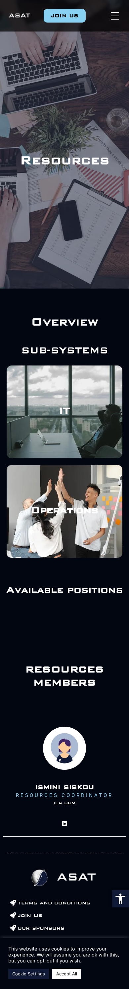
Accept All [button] (66, 973)
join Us (30, 915)
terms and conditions (54, 903)
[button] (120, 898)
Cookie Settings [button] (28, 973)
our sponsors (41, 928)
